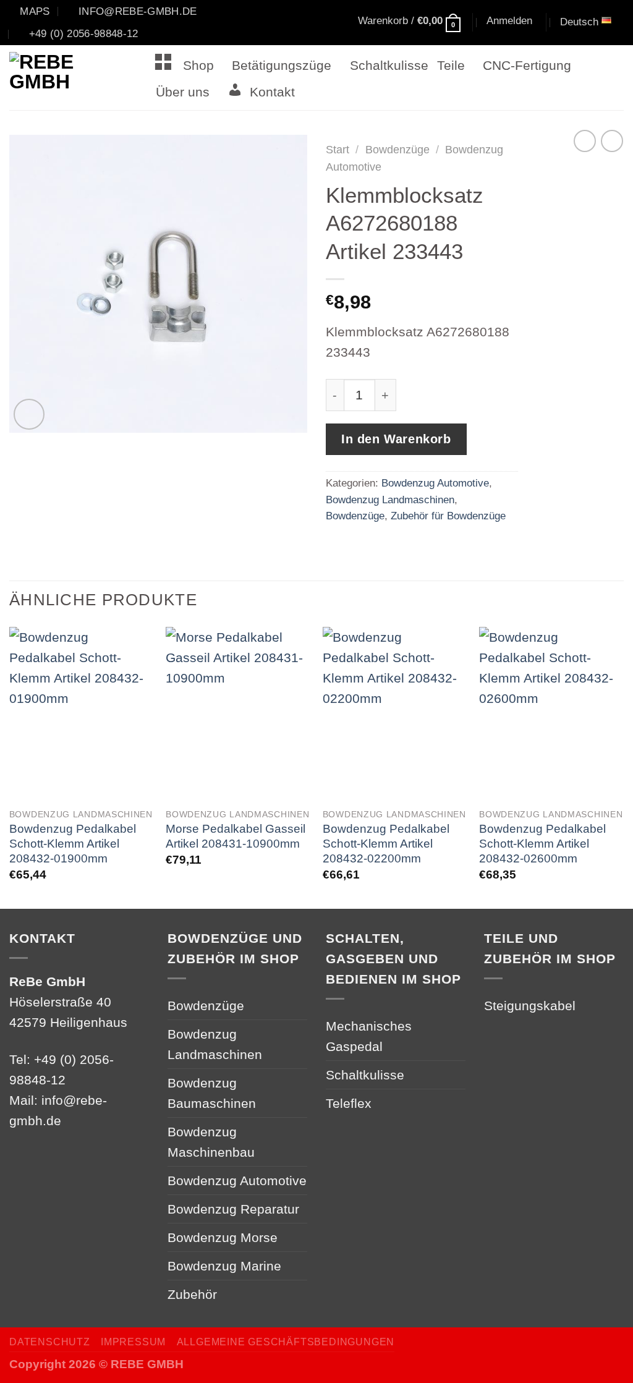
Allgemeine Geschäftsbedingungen (285, 1342)
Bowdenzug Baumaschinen (212, 1093)
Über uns (183, 92)
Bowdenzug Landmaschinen (390, 499)
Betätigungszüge (281, 65)
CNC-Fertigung (527, 65)
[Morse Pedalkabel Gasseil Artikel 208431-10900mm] (238, 713)
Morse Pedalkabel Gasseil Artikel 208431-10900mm (235, 836)
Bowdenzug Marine (224, 1266)
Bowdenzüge (397, 149)
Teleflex (349, 1103)
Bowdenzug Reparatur (233, 1209)
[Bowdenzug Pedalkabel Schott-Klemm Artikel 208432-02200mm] (395, 713)
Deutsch (579, 21)
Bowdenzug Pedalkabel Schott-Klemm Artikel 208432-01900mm (72, 843)
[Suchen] (316, 22)
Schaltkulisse (389, 65)
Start (337, 149)
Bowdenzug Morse (223, 1237)
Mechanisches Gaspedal (369, 1036)
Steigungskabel (530, 1005)
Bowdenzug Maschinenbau (211, 1142)
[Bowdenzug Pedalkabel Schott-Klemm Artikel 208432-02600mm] (551, 713)
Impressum (133, 1342)
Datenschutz (49, 1342)
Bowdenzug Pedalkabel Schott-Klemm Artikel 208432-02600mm (542, 843)
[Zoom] (29, 414)
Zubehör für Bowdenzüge (448, 515)
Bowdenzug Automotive (435, 482)
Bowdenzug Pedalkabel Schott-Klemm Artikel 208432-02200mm (386, 843)
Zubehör (192, 1294)
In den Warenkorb (396, 439)
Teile (451, 65)
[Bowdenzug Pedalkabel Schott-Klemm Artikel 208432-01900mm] (81, 713)
